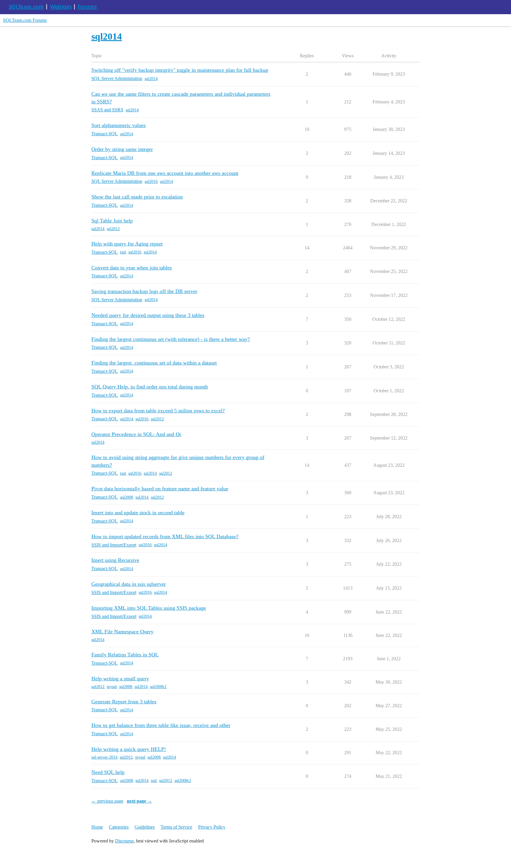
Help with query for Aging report (127, 244)
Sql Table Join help (112, 221)
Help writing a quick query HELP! (128, 749)
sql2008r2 (158, 686)
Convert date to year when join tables (131, 268)
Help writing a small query (120, 679)
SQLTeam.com (26, 7)
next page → (139, 801)
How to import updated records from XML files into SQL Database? (164, 536)
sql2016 (151, 181)
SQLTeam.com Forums (25, 20)
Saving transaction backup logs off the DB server (144, 291)
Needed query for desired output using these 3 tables (147, 315)
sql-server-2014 (104, 757)
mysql (112, 686)
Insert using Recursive (115, 560)
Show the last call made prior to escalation (137, 197)
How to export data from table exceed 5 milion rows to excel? (158, 411)
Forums (87, 7)
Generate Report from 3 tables (123, 702)
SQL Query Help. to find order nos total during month (149, 387)
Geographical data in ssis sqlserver (128, 584)
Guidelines (145, 827)
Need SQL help (107, 772)
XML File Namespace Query (122, 632)
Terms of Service (176, 827)
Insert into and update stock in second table (138, 512)
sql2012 (113, 229)
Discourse (124, 840)
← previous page (107, 801)
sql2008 (126, 497)
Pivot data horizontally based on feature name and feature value (159, 489)
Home (97, 827)
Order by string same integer (122, 149)
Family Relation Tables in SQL (125, 655)
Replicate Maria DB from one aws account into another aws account (164, 173)
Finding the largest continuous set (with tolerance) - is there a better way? (170, 339)
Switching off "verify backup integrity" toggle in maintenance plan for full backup (179, 70)
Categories (119, 827)
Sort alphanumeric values (118, 125)
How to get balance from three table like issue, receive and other (160, 725)
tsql (123, 252)
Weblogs (61, 7)
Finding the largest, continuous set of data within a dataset (154, 363)
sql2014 (151, 79)
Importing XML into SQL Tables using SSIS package (148, 608)
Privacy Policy (211, 827)
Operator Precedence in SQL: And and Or (136, 434)
